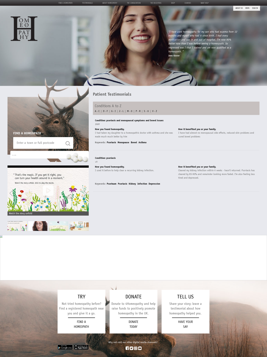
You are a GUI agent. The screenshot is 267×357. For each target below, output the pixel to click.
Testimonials (87, 3)
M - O (129, 111)
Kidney (132, 183)
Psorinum (111, 183)
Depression (154, 183)
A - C (97, 111)
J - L (121, 111)
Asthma (142, 142)
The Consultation (134, 3)
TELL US (185, 297)
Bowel (134, 142)
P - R (138, 111)
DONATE (133, 297)
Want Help (204, 3)
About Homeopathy (109, 3)
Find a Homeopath (65, 3)
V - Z (154, 111)
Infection (142, 183)
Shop (173, 3)
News (247, 8)
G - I (113, 111)
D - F (105, 111)
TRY (81, 297)
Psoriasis (111, 142)
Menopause (123, 142)
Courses (188, 3)
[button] (85, 193)
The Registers (155, 3)
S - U (146, 111)
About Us (239, 8)
